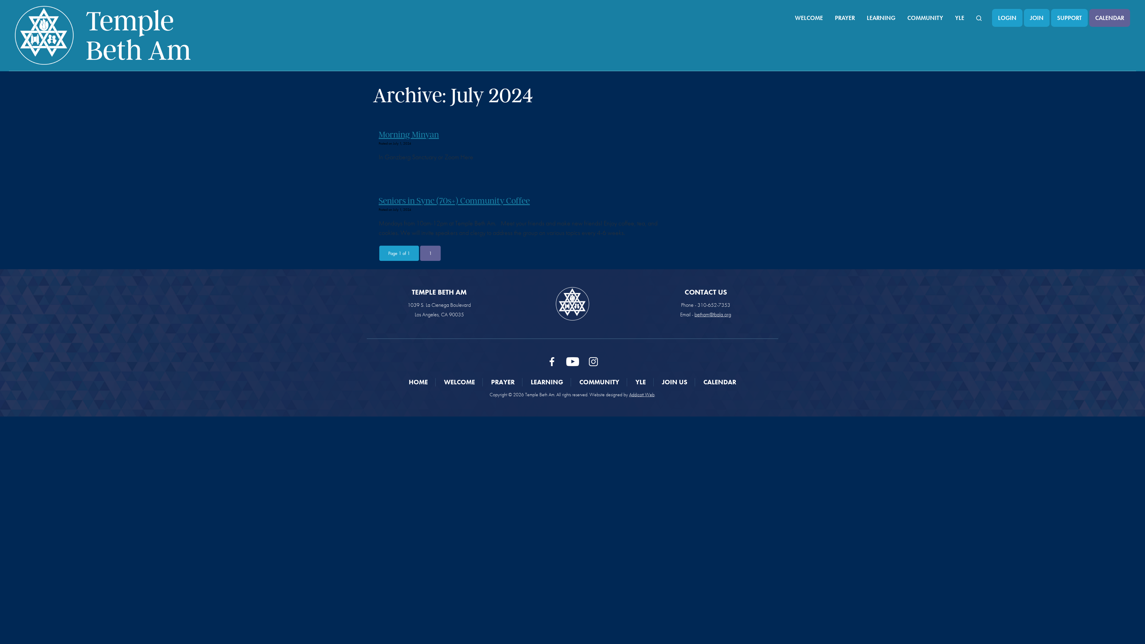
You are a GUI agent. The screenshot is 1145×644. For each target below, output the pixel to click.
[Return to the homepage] (103, 35)
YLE (959, 18)
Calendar (1109, 18)
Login (1007, 18)
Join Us (674, 382)
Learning (881, 18)
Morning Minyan (409, 134)
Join (1037, 18)
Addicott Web (641, 394)
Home (418, 382)
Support (1069, 18)
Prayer (845, 18)
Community (925, 18)
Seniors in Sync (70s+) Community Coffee (454, 201)
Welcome (809, 18)
